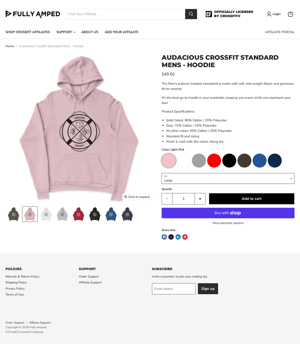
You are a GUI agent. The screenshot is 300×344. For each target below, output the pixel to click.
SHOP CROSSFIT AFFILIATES (27, 32)
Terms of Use (14, 294)
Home (9, 46)
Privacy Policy (15, 289)
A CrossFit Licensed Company (24, 332)
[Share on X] (171, 237)
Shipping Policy (16, 282)
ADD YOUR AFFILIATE (121, 32)
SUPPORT (64, 32)
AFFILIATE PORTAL (280, 32)
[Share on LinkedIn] (178, 237)
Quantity (167, 189)
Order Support (89, 276)
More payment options (228, 223)
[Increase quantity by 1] (200, 198)
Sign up (208, 288)
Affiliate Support (90, 282)
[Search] (191, 14)
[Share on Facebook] (164, 237)
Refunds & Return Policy (22, 276)
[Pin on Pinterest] (185, 237)
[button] (13, 214)
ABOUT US (89, 32)
